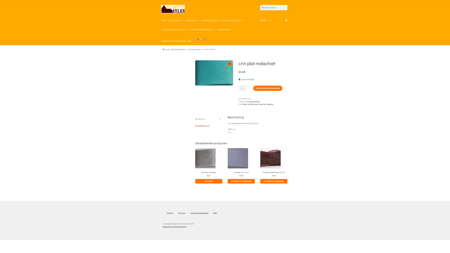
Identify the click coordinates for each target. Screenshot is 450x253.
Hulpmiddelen (190, 20)
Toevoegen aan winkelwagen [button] (241, 181)
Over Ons (181, 213)
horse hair (262, 104)
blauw (245, 104)
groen (256, 104)
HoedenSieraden (224, 29)
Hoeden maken (174, 20)
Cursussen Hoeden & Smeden (173, 29)
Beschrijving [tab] (200, 119)
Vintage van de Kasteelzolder (173, 40)
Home (163, 20)
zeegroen (270, 104)
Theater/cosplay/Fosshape (201, 29)
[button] (229, 64)
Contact (170, 213)
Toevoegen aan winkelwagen (267, 88)
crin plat (250, 104)
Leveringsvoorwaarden (199, 213)
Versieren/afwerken (209, 20)
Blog (189, 40)
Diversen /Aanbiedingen (231, 20)
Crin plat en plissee (194, 49)
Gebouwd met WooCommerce (175, 226)
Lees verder (209, 181)
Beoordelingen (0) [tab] (202, 126)
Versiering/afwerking (178, 49)
